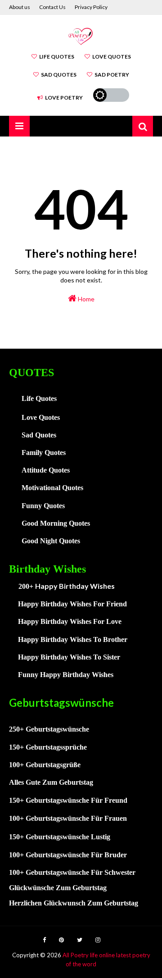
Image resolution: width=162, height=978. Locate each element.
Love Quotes (111, 56)
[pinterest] (61, 940)
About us (19, 7)
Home (85, 299)
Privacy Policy (91, 7)
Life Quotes (56, 56)
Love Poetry (64, 97)
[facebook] (44, 940)
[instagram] (98, 940)
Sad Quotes (58, 74)
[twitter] (79, 940)
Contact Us (52, 7)
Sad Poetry (111, 74)
